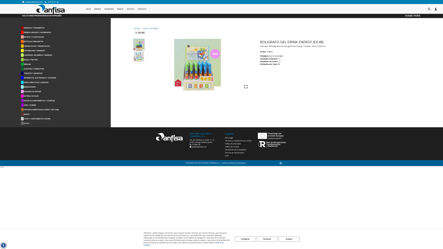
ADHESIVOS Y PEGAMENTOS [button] (34, 28)
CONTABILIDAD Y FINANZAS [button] (34, 50)
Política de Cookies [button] (232, 147)
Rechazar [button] (267, 239)
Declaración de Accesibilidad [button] (235, 150)
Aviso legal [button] (229, 138)
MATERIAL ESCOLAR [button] (31, 96)
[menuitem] (88, 9)
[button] (50, 9)
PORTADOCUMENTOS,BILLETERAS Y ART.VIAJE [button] (41, 109)
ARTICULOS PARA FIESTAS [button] (33, 41)
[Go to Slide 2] (138, 56)
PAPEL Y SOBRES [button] (29, 105)
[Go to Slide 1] (138, 45)
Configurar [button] (245, 239)
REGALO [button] (26, 114)
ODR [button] (227, 156)
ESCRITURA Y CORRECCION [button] (33, 69)
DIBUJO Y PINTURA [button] (30, 60)
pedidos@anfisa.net (33, 2)
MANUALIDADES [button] (29, 87)
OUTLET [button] (26, 123)
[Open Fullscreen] (246, 86)
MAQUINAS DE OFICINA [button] (32, 91)
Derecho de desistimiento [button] (234, 153)
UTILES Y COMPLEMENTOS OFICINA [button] (36, 119)
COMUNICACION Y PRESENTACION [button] (36, 46)
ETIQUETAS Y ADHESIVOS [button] (32, 73)
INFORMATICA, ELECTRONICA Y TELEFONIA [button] (39, 78)
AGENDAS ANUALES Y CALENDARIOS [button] (37, 32)
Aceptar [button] (289, 239)
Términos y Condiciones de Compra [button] (238, 141)
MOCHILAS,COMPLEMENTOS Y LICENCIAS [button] (39, 100)
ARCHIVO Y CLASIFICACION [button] (33, 37)
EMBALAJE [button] (27, 64)
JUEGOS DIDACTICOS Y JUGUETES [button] (35, 82)
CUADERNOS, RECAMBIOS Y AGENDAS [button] (37, 55)
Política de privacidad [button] (233, 144)
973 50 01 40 (53, 2)
